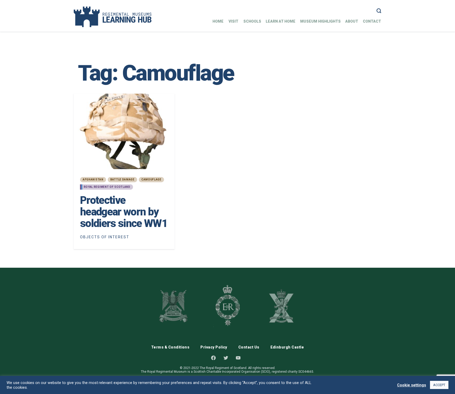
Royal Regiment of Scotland (107, 186)
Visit (233, 21)
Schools (252, 21)
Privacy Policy (213, 347)
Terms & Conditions (170, 347)
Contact (372, 21)
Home (218, 21)
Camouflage (151, 179)
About (351, 21)
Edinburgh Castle (287, 347)
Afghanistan (93, 179)
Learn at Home (280, 21)
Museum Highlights (320, 21)
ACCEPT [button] (439, 385)
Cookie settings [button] (411, 385)
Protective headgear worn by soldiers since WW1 (123, 212)
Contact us (248, 347)
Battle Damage (122, 179)
